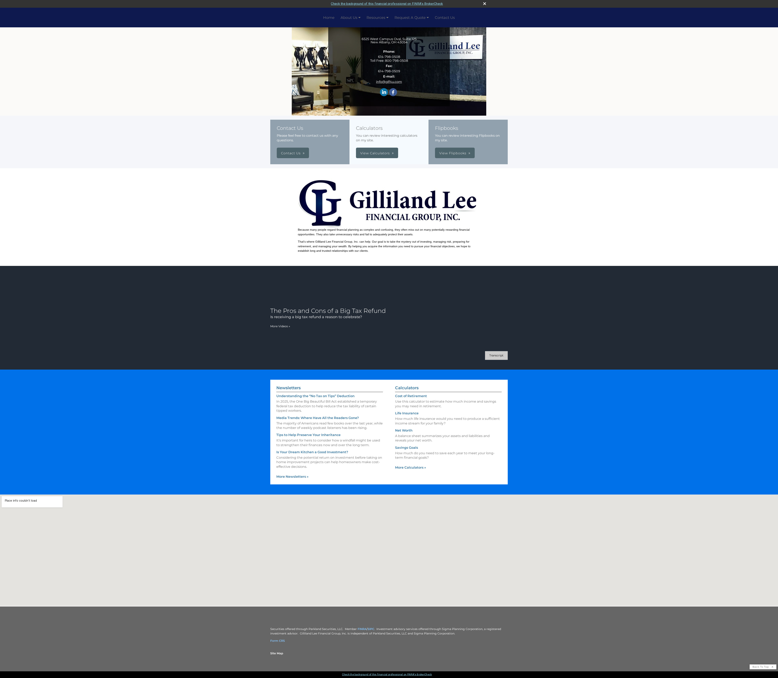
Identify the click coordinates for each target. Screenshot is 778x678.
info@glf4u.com (389, 82)
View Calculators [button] (375, 153)
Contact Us (445, 17)
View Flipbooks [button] (452, 153)
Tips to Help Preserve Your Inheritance (308, 435)
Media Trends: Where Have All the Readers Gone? (317, 418)
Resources (376, 17)
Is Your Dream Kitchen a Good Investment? (312, 452)
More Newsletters (292, 477)
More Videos (280, 326)
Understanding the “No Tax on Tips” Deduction (315, 396)
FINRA (362, 629)
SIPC (371, 629)
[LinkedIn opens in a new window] (384, 92)
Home (328, 17)
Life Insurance (407, 413)
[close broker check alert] (484, 3)
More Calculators (410, 467)
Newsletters (288, 387)
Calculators (407, 387)
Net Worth (404, 430)
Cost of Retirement (411, 396)
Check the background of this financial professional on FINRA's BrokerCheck (387, 4)
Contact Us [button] (291, 153)
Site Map (276, 653)
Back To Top (761, 666)
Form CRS (277, 641)
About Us (349, 17)
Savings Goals (406, 448)
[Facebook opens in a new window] (393, 92)
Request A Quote (410, 17)
